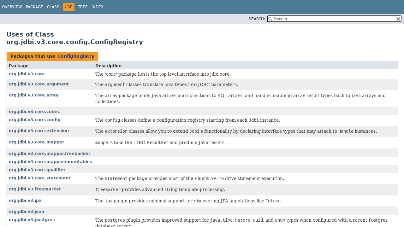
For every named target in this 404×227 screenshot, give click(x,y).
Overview (12, 7)
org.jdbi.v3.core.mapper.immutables (50, 161)
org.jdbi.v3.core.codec (34, 111)
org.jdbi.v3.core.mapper (36, 142)
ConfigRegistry (75, 56)
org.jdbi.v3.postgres (32, 219)
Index (98, 7)
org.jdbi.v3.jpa (25, 200)
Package (34, 7)
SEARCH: (257, 19)
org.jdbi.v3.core (27, 74)
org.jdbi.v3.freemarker (35, 189)
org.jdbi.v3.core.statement (39, 178)
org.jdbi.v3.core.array (33, 95)
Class (53, 7)
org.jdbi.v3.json (26, 211)
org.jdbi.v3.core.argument (39, 84)
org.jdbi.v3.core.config (35, 119)
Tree (83, 7)
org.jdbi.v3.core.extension (39, 130)
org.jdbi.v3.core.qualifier (37, 169)
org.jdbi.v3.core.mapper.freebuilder (49, 153)
